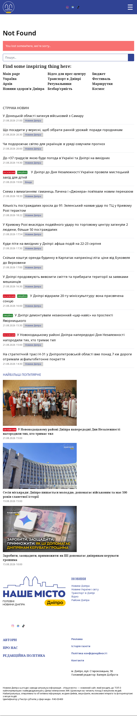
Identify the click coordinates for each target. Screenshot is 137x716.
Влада (28, 182)
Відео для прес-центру (67, 74)
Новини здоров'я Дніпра (23, 89)
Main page (11, 74)
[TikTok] (78, 7)
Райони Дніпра (80, 600)
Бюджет (98, 74)
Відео (74, 596)
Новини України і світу (85, 589)
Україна (10, 79)
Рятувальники (59, 84)
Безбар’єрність (60, 89)
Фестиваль (101, 79)
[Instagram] (67, 7)
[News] (73, 7)
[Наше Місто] (8, 7)
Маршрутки (102, 84)
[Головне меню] (130, 7)
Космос (98, 89)
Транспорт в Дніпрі (64, 79)
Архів (7, 84)
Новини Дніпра (33, 120)
